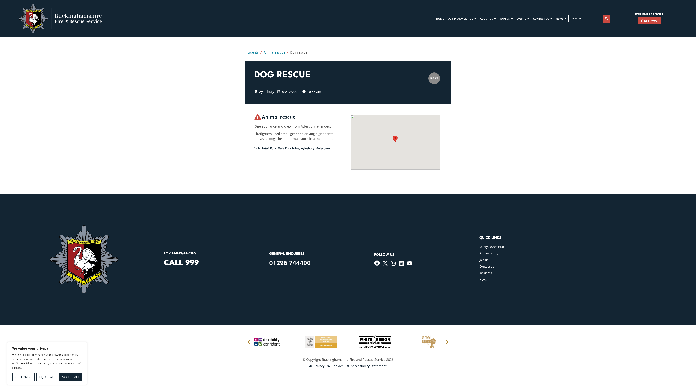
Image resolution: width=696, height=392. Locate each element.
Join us (483, 260)
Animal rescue (274, 52)
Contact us (486, 266)
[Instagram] (393, 263)
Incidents (252, 52)
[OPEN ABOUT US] (495, 18)
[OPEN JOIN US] (512, 18)
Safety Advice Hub (491, 247)
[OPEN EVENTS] (528, 18)
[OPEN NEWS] (565, 18)
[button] (395, 139)
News (483, 279)
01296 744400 (290, 262)
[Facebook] (377, 263)
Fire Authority (488, 253)
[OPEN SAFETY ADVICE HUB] (475, 18)
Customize (23, 377)
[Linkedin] (401, 263)
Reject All (47, 377)
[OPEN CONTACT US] (551, 18)
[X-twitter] (385, 263)
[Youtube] (409, 263)
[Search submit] (606, 19)
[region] (47, 363)
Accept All (71, 377)
